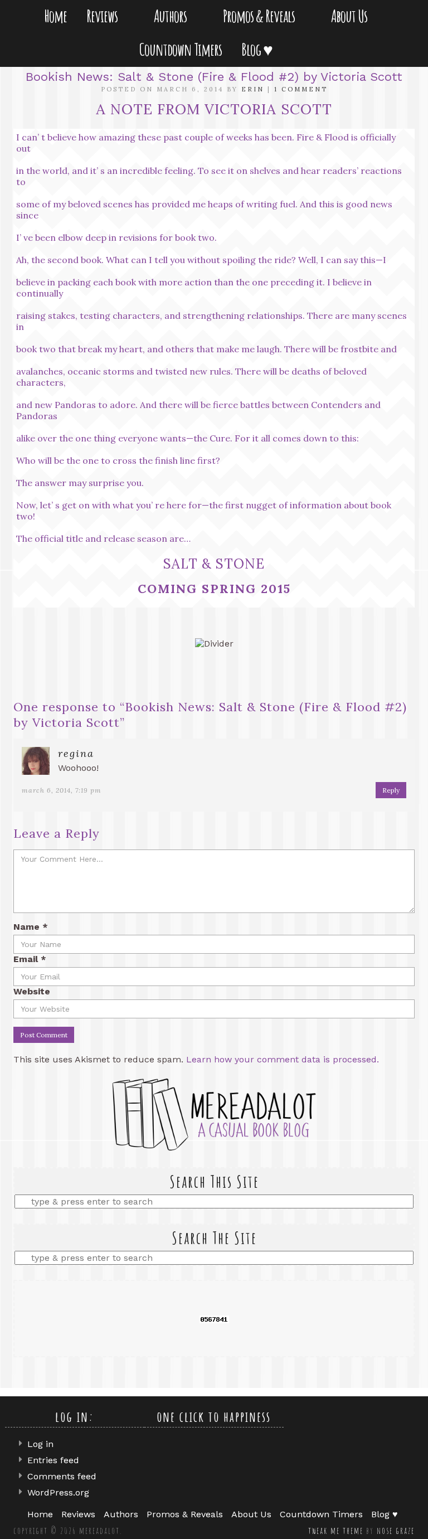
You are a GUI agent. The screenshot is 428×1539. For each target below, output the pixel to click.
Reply (391, 790)
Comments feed (61, 1476)
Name (30, 926)
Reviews (104, 16)
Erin (252, 89)
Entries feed (53, 1460)
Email (29, 959)
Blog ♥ (259, 49)
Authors (172, 16)
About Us (351, 16)
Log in (40, 1444)
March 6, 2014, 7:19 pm (61, 790)
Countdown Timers (180, 49)
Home (55, 16)
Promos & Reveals (261, 16)
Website (31, 991)
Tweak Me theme (335, 1530)
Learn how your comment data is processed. (282, 1059)
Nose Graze (396, 1530)
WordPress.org (58, 1492)
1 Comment (301, 89)
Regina (76, 753)
